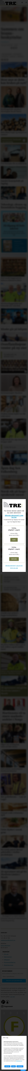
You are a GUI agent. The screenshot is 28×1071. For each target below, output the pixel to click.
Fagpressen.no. (19, 1061)
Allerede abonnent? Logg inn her (14, 565)
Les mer (12, 997)
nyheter (12, 56)
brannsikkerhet (7, 54)
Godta (13, 1066)
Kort (14, 539)
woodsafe (5, 56)
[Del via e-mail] (16, 48)
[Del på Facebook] (11, 48)
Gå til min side (14, 568)
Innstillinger (23, 1070)
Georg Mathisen (5, 945)
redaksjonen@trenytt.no (8, 940)
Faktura (14, 559)
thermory (20, 56)
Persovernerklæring (9, 962)
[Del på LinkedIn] (14, 48)
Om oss (6, 954)
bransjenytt (18, 54)
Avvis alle (7, 1066)
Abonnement (8, 957)
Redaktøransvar (8, 965)
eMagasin (7, 959)
